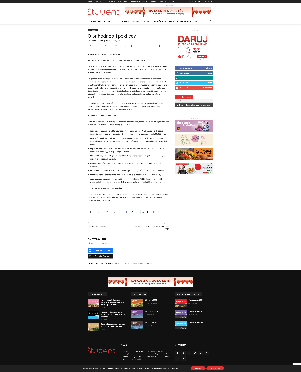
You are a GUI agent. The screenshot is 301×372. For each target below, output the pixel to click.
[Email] (148, 212)
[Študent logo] (106, 11)
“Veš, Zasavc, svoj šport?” (98, 226)
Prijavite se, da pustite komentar (100, 243)
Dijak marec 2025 (151, 311)
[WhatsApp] (137, 212)
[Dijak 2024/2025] (137, 325)
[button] (210, 21)
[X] (205, 1)
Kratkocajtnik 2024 (195, 300)
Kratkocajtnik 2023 (195, 311)
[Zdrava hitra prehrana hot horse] (194, 161)
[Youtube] (208, 1)
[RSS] (195, 1)
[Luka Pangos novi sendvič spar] (194, 175)
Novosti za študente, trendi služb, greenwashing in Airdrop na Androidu (113, 314)
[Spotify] (199, 1)
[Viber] (159, 212)
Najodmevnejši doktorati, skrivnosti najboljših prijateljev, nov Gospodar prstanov (112, 302)
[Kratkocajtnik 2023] (181, 314)
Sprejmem (198, 368)
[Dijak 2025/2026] (137, 303)
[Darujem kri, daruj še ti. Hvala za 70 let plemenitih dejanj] (169, 12)
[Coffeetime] (194, 147)
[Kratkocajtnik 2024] (181, 303)
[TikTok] (202, 1)
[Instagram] (192, 1)
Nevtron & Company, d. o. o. (101, 41)
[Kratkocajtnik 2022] (181, 325)
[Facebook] (189, 1)
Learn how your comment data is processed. (135, 263)
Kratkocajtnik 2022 (195, 322)
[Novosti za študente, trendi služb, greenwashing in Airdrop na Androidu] (93, 315)
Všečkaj (209, 68)
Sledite (209, 73)
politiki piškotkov (174, 368)
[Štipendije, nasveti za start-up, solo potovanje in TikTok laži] (93, 327)
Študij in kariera (92, 30)
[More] (159, 46)
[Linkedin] (142, 212)
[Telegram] (153, 212)
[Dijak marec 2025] (137, 314)
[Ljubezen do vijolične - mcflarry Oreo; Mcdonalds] (194, 133)
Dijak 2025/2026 (151, 300)
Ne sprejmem (215, 368)
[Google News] (212, 1)
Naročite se (207, 88)
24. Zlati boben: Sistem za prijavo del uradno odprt (152, 227)
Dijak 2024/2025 (151, 322)
